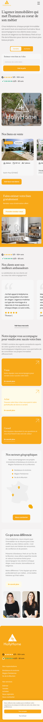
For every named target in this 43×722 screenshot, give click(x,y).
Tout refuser (22, 716)
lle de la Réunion (8, 676)
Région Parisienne (9, 673)
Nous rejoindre (8, 694)
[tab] (15, 49)
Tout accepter (22, 711)
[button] (39, 3)
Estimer (5, 686)
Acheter (5, 691)
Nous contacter (8, 697)
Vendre (5, 688)
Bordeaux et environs (10, 670)
